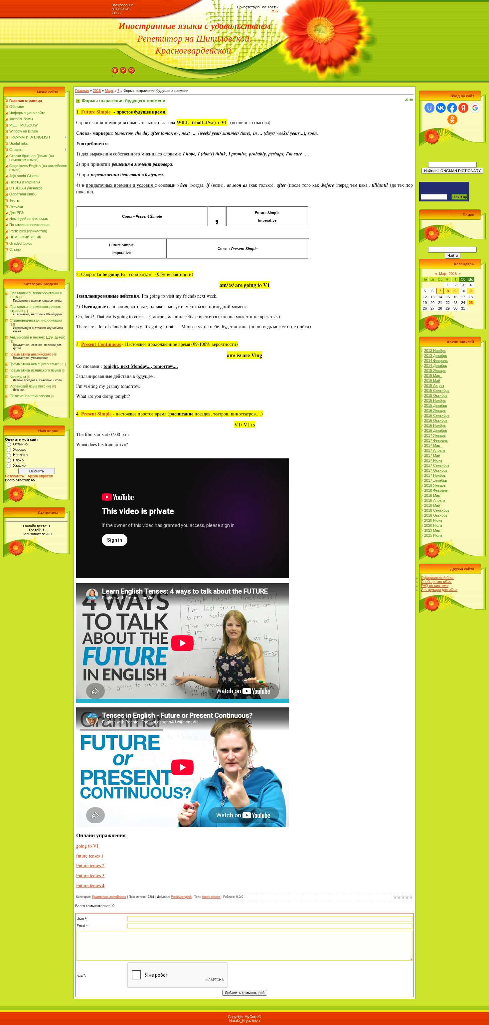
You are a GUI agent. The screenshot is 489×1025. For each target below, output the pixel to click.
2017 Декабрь (435, 480)
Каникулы (18, 377)
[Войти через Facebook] (452, 108)
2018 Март (433, 495)
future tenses (211, 896)
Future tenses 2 (90, 865)
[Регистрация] (123, 69)
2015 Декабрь (435, 405)
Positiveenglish (181, 896)
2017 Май (432, 455)
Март (109, 91)
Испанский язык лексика (30, 386)
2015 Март (433, 376)
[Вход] (131, 69)
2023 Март (433, 530)
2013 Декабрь (435, 356)
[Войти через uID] (429, 108)
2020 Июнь (433, 520)
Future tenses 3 (90, 875)
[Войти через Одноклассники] (452, 120)
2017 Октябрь (435, 470)
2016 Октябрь (435, 420)
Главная (82, 91)
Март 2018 (448, 274)
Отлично (20, 444)
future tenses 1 (89, 856)
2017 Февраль (436, 440)
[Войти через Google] (475, 108)
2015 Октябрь (435, 395)
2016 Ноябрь (435, 425)
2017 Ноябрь (435, 475)
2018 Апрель (434, 500)
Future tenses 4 (90, 885)
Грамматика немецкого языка (35, 364)
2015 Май (432, 381)
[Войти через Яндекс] (463, 108)
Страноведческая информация (36, 320)
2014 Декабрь (435, 366)
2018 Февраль (436, 490)
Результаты (15, 476)
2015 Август (434, 385)
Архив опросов (40, 476)
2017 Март (433, 445)
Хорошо (19, 449)
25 (471, 303)
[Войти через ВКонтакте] (441, 108)
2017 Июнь (433, 460)
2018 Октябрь (435, 515)
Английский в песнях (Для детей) (38, 337)
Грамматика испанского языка (35, 370)
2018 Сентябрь (436, 510)
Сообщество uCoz (436, 582)
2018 (97, 91)
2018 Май (432, 505)
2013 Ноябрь (435, 351)
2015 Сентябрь (436, 390)
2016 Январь (435, 410)
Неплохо (20, 455)
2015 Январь (435, 371)
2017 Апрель (434, 450)
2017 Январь (435, 435)
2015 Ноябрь (435, 400)
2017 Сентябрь (436, 465)
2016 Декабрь (435, 430)
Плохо (18, 460)
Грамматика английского (30, 354)
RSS (274, 11)
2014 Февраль (436, 361)
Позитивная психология (30, 396)
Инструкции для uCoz (439, 590)
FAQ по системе (434, 586)
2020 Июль (433, 525)
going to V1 (87, 846)
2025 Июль (433, 535)
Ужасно (19, 465)
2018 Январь (435, 485)
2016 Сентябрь (436, 415)
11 (471, 291)
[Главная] (115, 69)
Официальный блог (437, 578)
